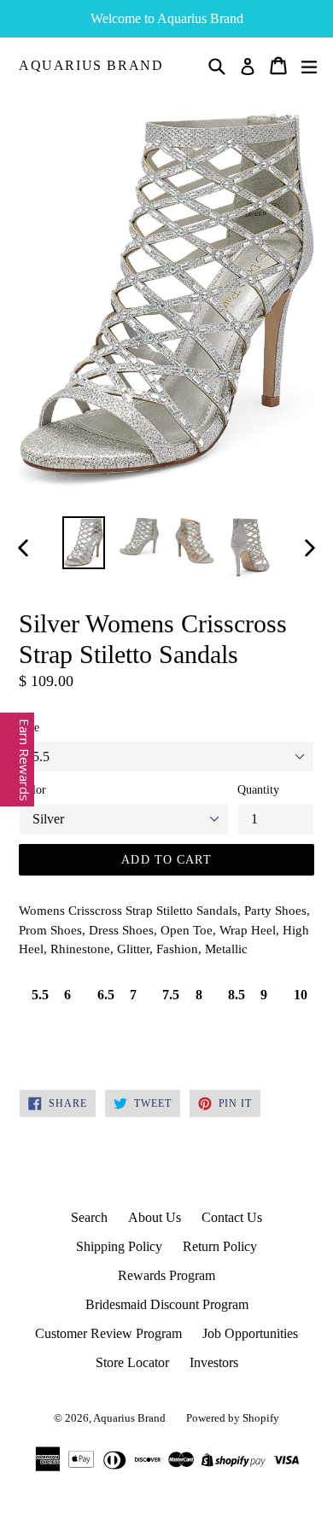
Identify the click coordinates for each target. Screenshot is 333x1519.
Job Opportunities (250, 1333)
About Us (154, 1217)
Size (29, 727)
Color (32, 789)
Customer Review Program (108, 1333)
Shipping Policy (119, 1246)
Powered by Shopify (232, 1417)
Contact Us (232, 1217)
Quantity (258, 789)
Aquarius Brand (91, 65)
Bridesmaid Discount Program (166, 1304)
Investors (214, 1362)
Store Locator (132, 1362)
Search (89, 1217)
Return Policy (220, 1246)
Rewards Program (166, 1275)
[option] (83, 542)
